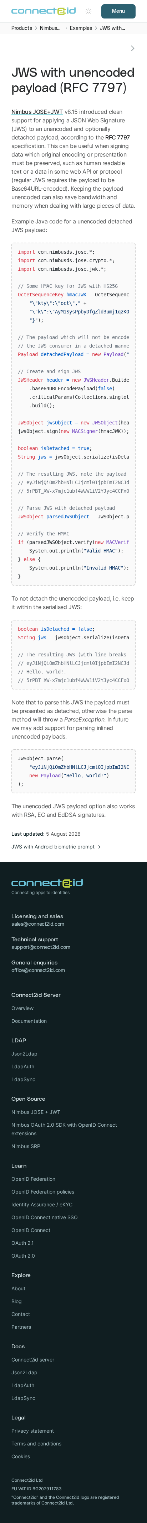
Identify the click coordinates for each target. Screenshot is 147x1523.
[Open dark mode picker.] (88, 11)
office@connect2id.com (38, 970)
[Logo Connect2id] (43, 11)
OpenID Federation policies (42, 1192)
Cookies (20, 1456)
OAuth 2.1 (22, 1243)
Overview (22, 1008)
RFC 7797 (117, 137)
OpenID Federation (33, 1179)
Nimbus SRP (25, 1146)
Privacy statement (32, 1431)
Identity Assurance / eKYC (41, 1204)
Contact (20, 1314)
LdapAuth (22, 1066)
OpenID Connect (30, 1230)
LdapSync (23, 1079)
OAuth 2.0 (23, 1256)
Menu (118, 11)
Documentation (29, 1021)
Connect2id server (32, 1360)
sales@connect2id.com (37, 924)
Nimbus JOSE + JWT (35, 1112)
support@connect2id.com (40, 947)
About (18, 1288)
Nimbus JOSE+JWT (37, 111)
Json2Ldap (24, 1054)
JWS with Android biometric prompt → (56, 847)
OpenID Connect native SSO (44, 1217)
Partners (21, 1327)
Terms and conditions (36, 1443)
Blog (16, 1301)
